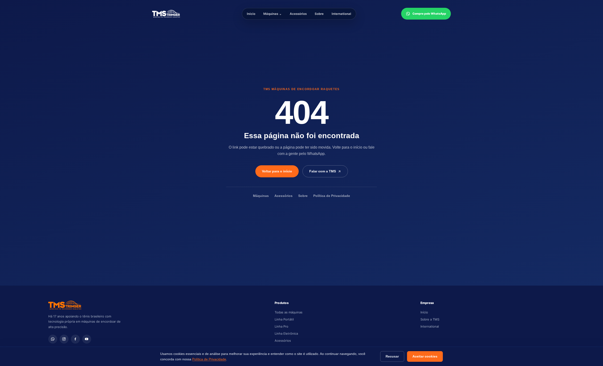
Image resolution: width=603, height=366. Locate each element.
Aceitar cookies (424, 356)
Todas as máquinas (288, 312)
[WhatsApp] (52, 339)
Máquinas (272, 14)
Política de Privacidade (331, 196)
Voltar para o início (277, 171)
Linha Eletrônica (286, 333)
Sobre (319, 14)
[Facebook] (75, 339)
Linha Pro (281, 326)
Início (251, 14)
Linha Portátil (284, 319)
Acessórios (298, 14)
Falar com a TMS (322, 171)
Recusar (392, 356)
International (341, 14)
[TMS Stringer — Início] (174, 14)
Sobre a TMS (429, 319)
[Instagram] (64, 339)
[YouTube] (86, 339)
